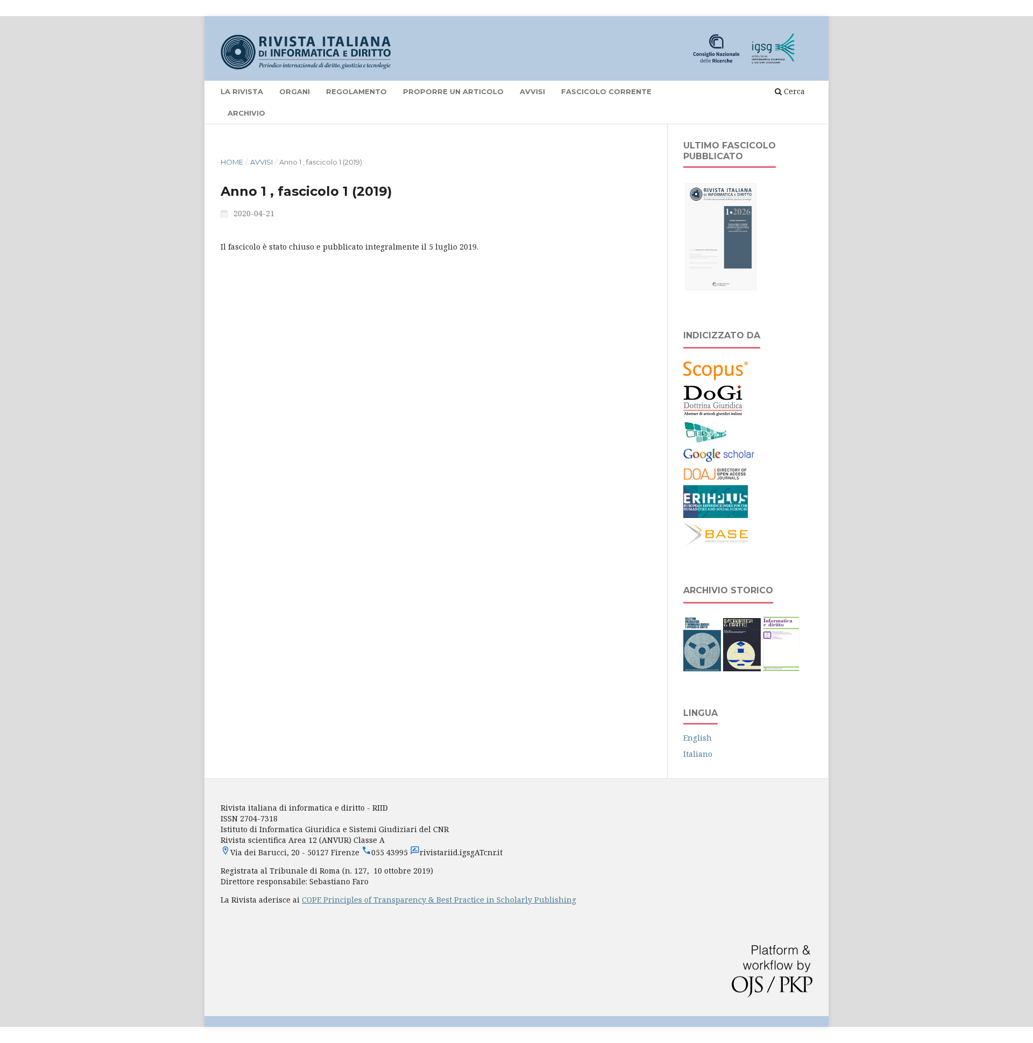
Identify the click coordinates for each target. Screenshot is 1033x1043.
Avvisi (532, 91)
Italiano (697, 754)
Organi (294, 91)
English (697, 738)
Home (232, 162)
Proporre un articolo (453, 91)
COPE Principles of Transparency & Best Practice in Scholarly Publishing (439, 900)
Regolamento (356, 91)
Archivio (246, 113)
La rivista (242, 91)
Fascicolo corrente (606, 91)
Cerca (793, 91)
